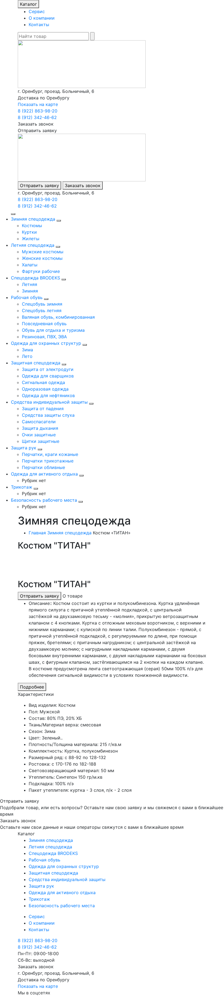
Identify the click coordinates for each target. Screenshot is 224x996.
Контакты (39, 24)
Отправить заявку (39, 185)
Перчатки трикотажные (47, 461)
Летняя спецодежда (32, 245)
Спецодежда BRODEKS (35, 278)
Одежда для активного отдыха (44, 474)
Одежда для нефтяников (48, 395)
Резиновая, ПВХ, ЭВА (44, 336)
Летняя (29, 284)
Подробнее (32, 687)
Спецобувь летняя (41, 310)
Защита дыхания (40, 428)
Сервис (37, 11)
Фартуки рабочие (41, 271)
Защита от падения (43, 408)
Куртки (29, 232)
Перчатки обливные (43, 467)
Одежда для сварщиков (48, 376)
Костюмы (32, 225)
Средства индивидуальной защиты (49, 402)
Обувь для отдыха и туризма (53, 330)
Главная (37, 532)
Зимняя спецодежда (33, 219)
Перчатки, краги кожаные (50, 454)
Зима (27, 349)
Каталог (28, 4)
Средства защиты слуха (48, 415)
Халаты (29, 264)
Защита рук (23, 447)
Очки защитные (39, 434)
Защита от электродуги (47, 369)
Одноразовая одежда (45, 389)
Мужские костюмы (42, 251)
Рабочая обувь (27, 297)
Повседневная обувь (44, 323)
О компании (42, 18)
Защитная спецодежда (35, 362)
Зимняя (30, 291)
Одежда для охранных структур (46, 343)
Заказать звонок (83, 185)
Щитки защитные (40, 441)
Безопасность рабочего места (44, 500)
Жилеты (30, 238)
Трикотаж (21, 487)
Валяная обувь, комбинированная (58, 317)
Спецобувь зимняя (42, 304)
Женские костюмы (42, 258)
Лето (27, 356)
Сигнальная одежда (43, 382)
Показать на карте (38, 104)
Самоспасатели (39, 421)
